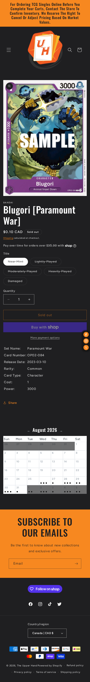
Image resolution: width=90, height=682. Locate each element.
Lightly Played (48, 263)
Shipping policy (70, 672)
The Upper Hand (27, 665)
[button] (9, 50)
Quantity (9, 291)
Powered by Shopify (50, 665)
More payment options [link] (45, 337)
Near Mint (18, 263)
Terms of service (46, 672)
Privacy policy (23, 672)
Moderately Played (25, 272)
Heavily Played (62, 272)
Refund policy (75, 665)
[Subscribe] (76, 564)
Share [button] (12, 403)
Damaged (17, 282)
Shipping (8, 238)
